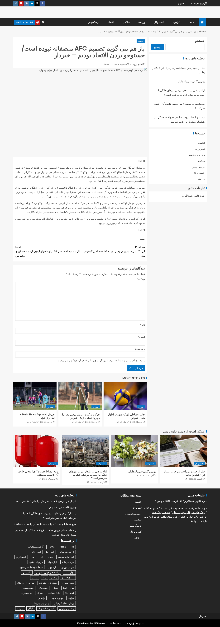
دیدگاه (141, 279)
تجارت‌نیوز (69, 572)
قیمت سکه (28, 587)
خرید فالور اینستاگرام (193, 195)
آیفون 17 (50, 551)
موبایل (40, 593)
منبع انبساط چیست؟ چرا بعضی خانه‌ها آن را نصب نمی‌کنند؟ (45, 524)
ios (72, 546)
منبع (142, 238)
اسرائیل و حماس (66, 557)
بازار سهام (52, 562)
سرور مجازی (68, 582)
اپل (41, 557)
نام (142, 324)
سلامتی (126, 22)
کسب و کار (159, 22)
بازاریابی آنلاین (36, 562)
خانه (192, 22)
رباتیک (54, 577)
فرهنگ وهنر (94, 22)
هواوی (71, 598)
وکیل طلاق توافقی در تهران (164, 516)
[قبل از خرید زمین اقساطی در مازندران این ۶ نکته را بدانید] (183, 451)
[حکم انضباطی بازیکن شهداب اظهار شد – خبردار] (125, 396)
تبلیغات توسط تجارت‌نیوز (31, 567)
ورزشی (141, 22)
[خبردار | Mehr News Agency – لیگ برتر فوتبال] (35, 396)
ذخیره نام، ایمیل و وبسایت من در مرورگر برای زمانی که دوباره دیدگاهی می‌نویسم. (99, 360)
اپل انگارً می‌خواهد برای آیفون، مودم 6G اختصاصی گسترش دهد (114, 251)
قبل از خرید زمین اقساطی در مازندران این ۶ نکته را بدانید (46, 501)
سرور (35, 577)
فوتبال (55, 587)
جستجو (200, 40)
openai (62, 546)
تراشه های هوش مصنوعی (48, 572)
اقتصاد (111, 22)
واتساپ (41, 598)
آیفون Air (36, 551)
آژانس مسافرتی (35, 546)
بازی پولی (52, 567)
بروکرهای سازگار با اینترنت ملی (188, 512)
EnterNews (83, 623)
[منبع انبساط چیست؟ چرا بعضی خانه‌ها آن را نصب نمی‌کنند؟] (36, 451)
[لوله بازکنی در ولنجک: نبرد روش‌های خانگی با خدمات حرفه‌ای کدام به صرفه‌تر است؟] (85, 451)
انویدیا (50, 557)
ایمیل (141, 336)
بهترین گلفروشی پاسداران (191, 81)
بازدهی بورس (67, 567)
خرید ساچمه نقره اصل (174, 507)
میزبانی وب (26, 593)
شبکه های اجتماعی (48, 582)
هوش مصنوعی (56, 598)
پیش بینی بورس (66, 608)
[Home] (202, 22)
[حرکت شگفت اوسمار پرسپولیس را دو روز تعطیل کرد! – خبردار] (80, 396)
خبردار (181, 3)
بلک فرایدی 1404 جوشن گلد (167, 500)
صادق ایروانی (136, 64)
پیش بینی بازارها (41, 603)
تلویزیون (27, 572)
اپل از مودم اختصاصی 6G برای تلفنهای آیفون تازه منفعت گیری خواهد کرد (47, 251)
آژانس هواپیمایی (66, 551)
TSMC (51, 546)
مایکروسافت (54, 593)
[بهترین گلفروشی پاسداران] (134, 451)
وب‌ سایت (139, 348)
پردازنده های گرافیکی (64, 603)
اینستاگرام (21, 557)
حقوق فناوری (68, 577)
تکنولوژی (177, 22)
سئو (44, 577)
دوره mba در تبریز (197, 507)
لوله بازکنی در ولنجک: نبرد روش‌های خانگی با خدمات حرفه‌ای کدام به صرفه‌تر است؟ (88, 475)
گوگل (30, 608)
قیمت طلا (69, 593)
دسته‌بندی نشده (196, 154)
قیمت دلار (43, 587)
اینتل (33, 557)
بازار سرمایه (68, 562)
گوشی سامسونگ (46, 608)
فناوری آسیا (68, 587)
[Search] (43, 22)
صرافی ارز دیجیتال (25, 582)
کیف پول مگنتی (152, 507)
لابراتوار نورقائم (189, 516)
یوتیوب (20, 608)
